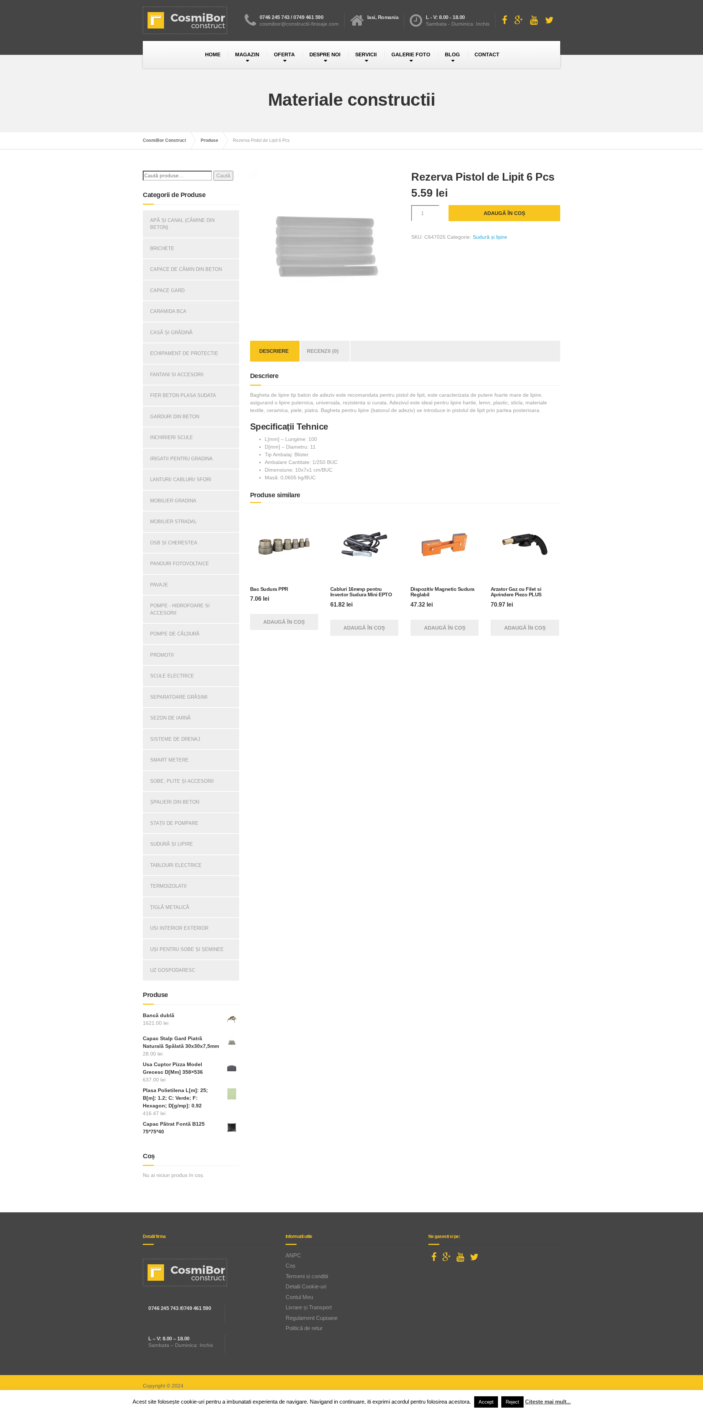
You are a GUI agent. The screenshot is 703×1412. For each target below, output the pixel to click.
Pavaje (159, 585)
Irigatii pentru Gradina (181, 458)
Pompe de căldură (175, 634)
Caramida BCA (168, 311)
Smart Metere (169, 760)
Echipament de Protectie (184, 353)
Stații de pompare (174, 823)
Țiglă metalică (169, 907)
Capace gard (167, 290)
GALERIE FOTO (410, 54)
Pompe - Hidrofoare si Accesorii (180, 609)
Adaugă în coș (504, 213)
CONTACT (487, 54)
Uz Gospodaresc (172, 970)
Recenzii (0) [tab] (323, 351)
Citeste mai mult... (548, 1401)
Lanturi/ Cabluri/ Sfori (180, 479)
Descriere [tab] (274, 351)
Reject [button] (512, 1402)
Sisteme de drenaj (175, 739)
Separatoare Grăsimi (179, 697)
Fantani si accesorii (177, 374)
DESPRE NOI (325, 54)
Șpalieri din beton (174, 802)
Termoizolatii (168, 886)
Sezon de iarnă (170, 718)
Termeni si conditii (307, 1276)
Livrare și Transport (309, 1307)
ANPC (293, 1255)
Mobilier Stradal (173, 521)
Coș (290, 1265)
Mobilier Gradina (173, 500)
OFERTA (284, 54)
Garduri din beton (174, 416)
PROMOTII (162, 655)
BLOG (452, 54)
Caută (223, 175)
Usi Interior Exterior (179, 928)
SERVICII (366, 54)
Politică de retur (304, 1328)
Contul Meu (299, 1297)
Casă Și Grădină (171, 332)
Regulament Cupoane (312, 1318)
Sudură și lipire (490, 237)
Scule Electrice (172, 676)
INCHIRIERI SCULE (171, 437)
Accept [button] (486, 1402)
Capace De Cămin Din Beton (186, 269)
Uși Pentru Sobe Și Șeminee (187, 949)
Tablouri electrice (176, 865)
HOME (212, 54)
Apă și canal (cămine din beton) (182, 224)
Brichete (162, 248)
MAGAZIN (247, 54)
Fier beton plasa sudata (183, 395)
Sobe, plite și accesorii (182, 781)
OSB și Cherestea (173, 542)
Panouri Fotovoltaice (179, 563)
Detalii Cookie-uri (306, 1286)
